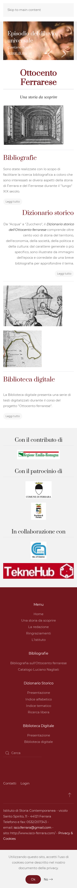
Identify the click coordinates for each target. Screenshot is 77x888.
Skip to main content (24, 10)
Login (25, 783)
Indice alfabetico (38, 699)
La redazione (38, 627)
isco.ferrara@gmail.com (32, 827)
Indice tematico (38, 706)
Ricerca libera (38, 712)
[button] (69, 794)
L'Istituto (39, 640)
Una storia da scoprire (38, 620)
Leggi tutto (13, 201)
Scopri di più (17, 53)
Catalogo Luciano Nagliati (38, 669)
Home (38, 614)
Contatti (9, 783)
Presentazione (38, 693)
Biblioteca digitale (38, 742)
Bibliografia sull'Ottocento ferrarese (38, 663)
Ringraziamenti (38, 633)
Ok (33, 879)
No (46, 879)
